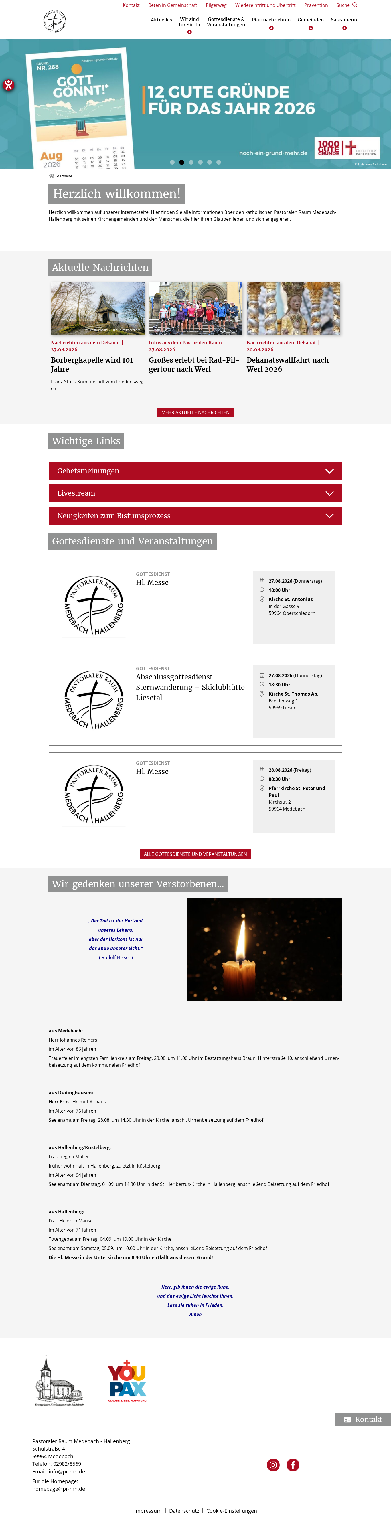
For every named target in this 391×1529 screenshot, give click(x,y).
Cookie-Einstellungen (231, 1510)
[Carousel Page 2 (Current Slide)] (181, 162)
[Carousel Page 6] (218, 162)
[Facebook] (293, 1465)
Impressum (148, 1510)
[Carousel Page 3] (191, 162)
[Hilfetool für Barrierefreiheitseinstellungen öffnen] (8, 85)
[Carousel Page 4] (200, 162)
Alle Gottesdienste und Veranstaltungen (195, 854)
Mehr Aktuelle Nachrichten (195, 412)
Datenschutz (184, 1510)
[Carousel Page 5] (209, 162)
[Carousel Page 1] (172, 162)
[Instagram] (273, 1465)
